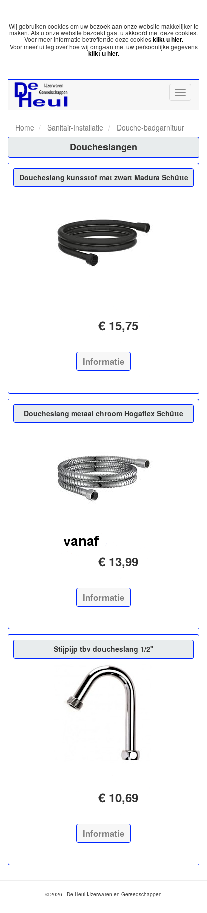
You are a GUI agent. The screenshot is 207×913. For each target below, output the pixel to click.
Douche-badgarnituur (149, 127)
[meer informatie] (103, 242)
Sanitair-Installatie (74, 127)
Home (24, 127)
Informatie (103, 361)
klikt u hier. (168, 39)
